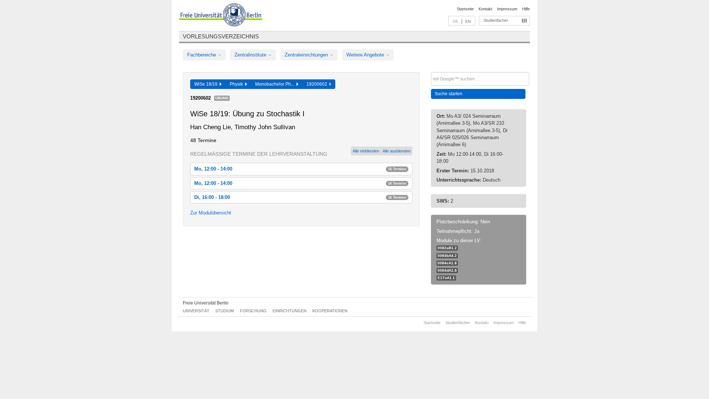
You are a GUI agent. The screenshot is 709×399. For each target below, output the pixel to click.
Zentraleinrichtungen (307, 55)
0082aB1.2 (447, 248)
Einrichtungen (289, 311)
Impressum (507, 9)
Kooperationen (329, 311)
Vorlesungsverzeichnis (221, 36)
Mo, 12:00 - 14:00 (300, 169)
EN (468, 21)
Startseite (465, 9)
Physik (237, 84)
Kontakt (485, 9)
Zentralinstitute (251, 55)
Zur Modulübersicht (210, 213)
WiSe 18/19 (207, 84)
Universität (196, 311)
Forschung (253, 311)
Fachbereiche (202, 55)
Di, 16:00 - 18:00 (300, 197)
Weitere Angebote (366, 55)
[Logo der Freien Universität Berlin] (220, 15)
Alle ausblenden (397, 151)
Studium (224, 311)
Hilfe (526, 9)
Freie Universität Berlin (206, 303)
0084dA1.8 (447, 270)
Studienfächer (495, 20)
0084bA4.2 (447, 256)
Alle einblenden (366, 151)
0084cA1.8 (447, 263)
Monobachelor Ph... (276, 84)
